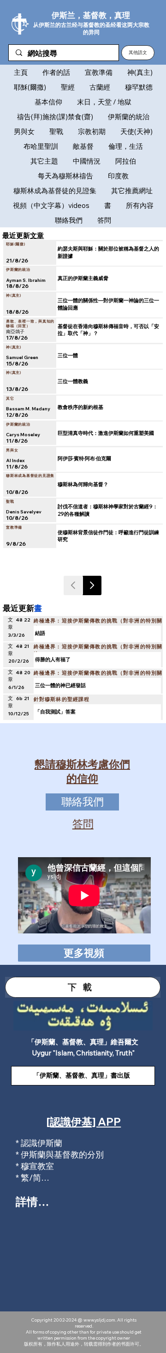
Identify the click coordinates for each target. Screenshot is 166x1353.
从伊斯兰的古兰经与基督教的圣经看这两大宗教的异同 (91, 28)
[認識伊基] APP (84, 1121)
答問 (83, 823)
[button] (137, 52)
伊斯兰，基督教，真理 (91, 15)
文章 (37, 235)
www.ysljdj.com (99, 1320)
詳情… (32, 1201)
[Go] (91, 585)
